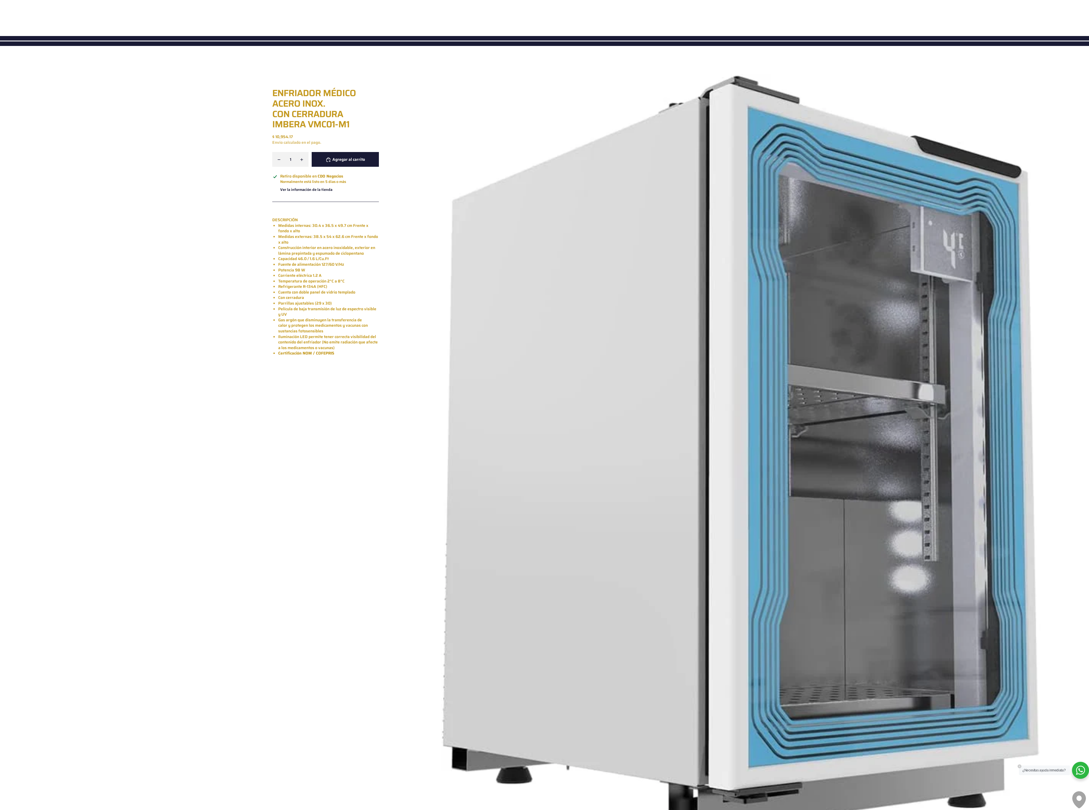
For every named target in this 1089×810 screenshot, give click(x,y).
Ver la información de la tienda (306, 190)
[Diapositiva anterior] (397, 461)
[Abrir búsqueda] (1059, 17)
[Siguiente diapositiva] (1084, 461)
